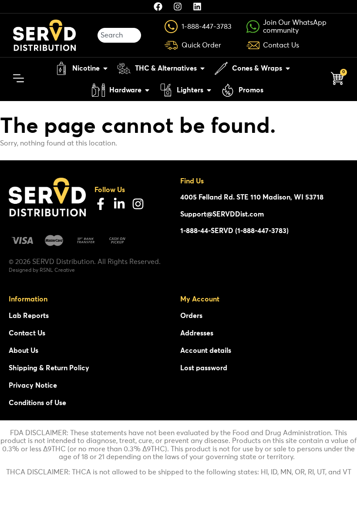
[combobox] (119, 35)
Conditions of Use (37, 402)
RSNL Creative (57, 270)
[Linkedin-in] (119, 204)
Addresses (196, 333)
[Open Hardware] (147, 90)
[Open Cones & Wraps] (287, 68)
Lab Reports (29, 315)
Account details (205, 350)
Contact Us (27, 333)
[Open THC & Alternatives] (202, 68)
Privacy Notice (33, 385)
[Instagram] (138, 204)
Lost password (203, 368)
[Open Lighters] (208, 90)
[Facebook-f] (100, 204)
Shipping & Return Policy (49, 368)
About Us (23, 350)
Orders (191, 315)
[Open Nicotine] (105, 68)
